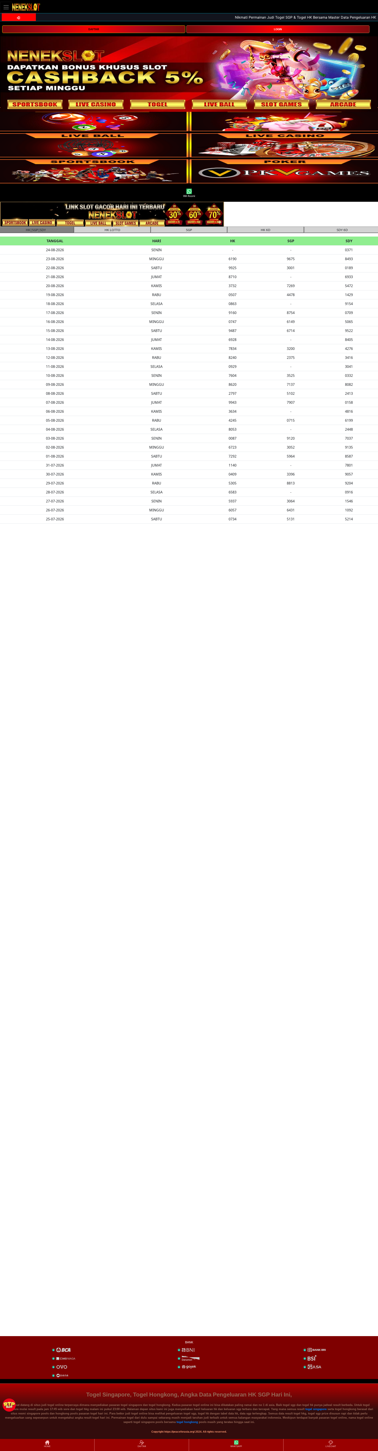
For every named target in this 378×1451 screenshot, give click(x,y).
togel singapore (316, 1409)
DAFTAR (93, 29)
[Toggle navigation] (6, 7)
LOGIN (278, 29)
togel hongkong (187, 1422)
